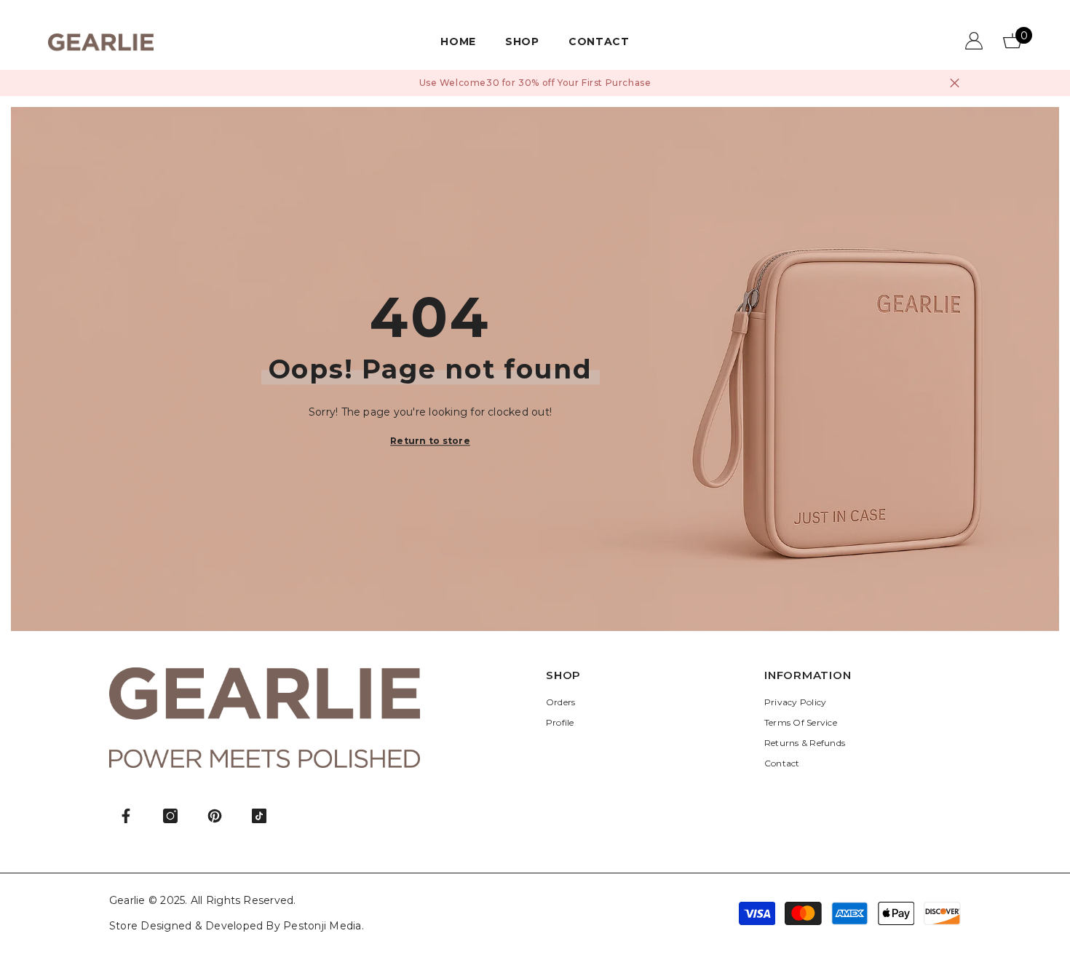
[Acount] (974, 40)
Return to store (430, 440)
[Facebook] (126, 816)
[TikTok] (259, 816)
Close (954, 83)
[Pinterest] (214, 816)
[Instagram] (170, 816)
